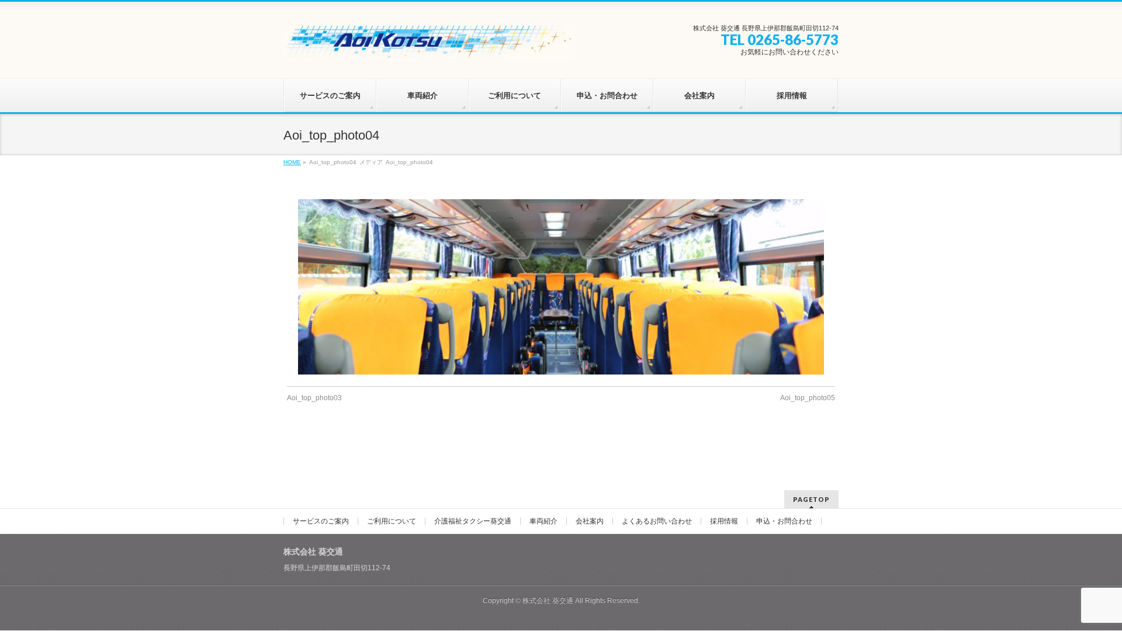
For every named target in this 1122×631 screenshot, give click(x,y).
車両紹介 (543, 521)
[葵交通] (429, 48)
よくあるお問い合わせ (657, 521)
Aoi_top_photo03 (314, 398)
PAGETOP (811, 499)
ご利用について (391, 521)
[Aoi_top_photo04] (561, 287)
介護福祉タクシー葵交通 (472, 521)
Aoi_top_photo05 (807, 398)
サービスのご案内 (321, 521)
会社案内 (590, 521)
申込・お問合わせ (784, 521)
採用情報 (724, 521)
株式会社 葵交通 (547, 601)
